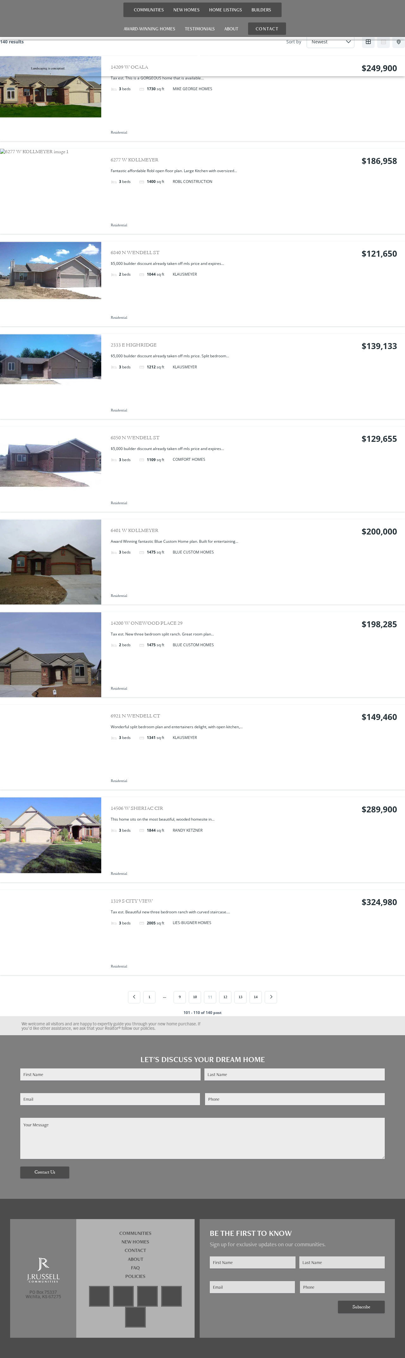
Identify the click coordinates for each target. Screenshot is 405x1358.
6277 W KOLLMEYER (135, 160)
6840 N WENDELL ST (135, 253)
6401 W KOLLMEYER (135, 531)
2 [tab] (45, 229)
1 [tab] (39, 229)
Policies (135, 1276)
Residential (119, 132)
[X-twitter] (135, 1317)
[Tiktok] (171, 1296)
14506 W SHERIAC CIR (137, 808)
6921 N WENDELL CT (135, 716)
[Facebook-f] (99, 1296)
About (231, 29)
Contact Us (44, 1172)
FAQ (135, 1267)
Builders (261, 10)
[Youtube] (147, 1296)
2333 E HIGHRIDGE (134, 345)
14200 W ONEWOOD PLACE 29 (147, 623)
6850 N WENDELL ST (135, 438)
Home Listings (225, 10)
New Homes (186, 10)
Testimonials (200, 29)
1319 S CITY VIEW (132, 901)
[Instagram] (123, 1296)
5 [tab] (62, 229)
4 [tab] (56, 229)
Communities (149, 10)
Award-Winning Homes (149, 29)
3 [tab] (50, 229)
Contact (135, 1250)
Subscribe (361, 1307)
